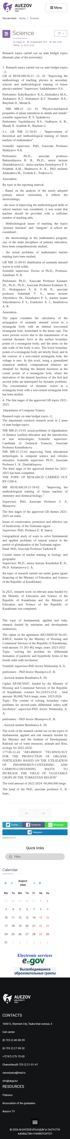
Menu (57, 8)
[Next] (43, 813)
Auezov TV (8, 1111)
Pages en (20, 42)
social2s (13, 838)
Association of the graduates (18, 1103)
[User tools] (60, 33)
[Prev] (27, 813)
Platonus (7, 1095)
